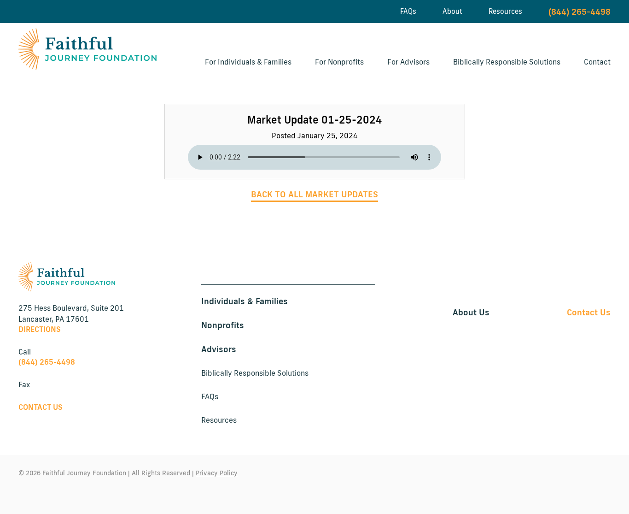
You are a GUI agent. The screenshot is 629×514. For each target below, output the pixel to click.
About (452, 11)
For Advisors (408, 61)
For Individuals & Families (248, 61)
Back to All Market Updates (314, 194)
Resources (505, 11)
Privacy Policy (217, 473)
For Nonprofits (339, 61)
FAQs (408, 11)
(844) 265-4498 (579, 11)
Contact (597, 61)
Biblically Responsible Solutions (506, 61)
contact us (40, 407)
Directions (39, 329)
